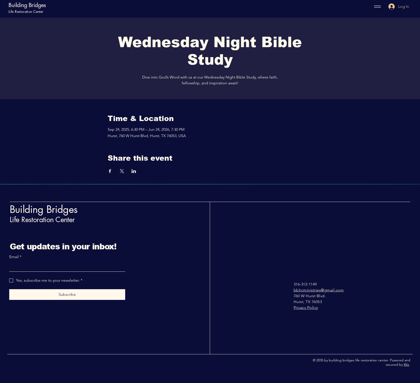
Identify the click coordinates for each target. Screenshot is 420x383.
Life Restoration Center (42, 219)
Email (15, 256)
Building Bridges (27, 5)
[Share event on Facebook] (110, 171)
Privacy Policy (306, 307)
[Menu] (376, 6)
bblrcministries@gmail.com (319, 290)
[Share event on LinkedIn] (133, 171)
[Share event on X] (122, 171)
